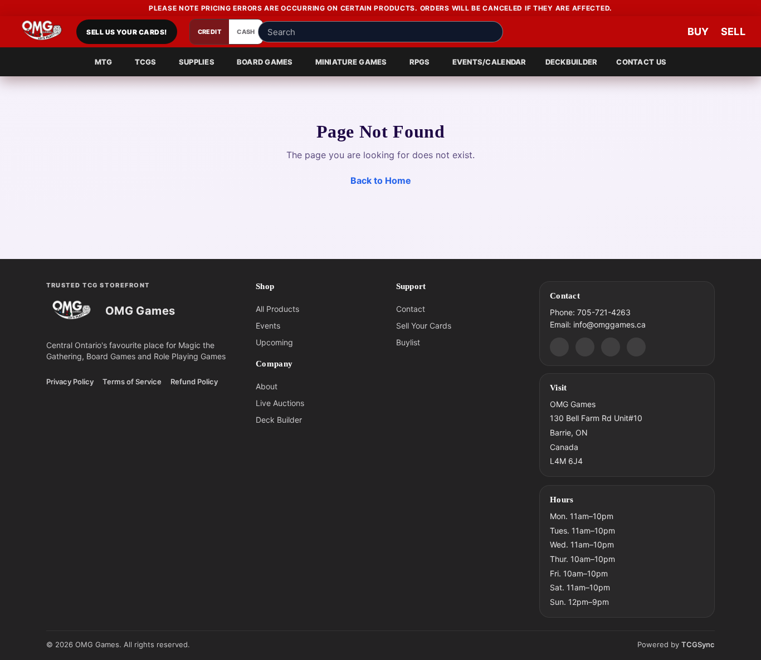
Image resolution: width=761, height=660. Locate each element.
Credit (210, 32)
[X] (636, 346)
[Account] (633, 31)
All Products (277, 309)
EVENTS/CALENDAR (489, 61)
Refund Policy (194, 381)
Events (268, 325)
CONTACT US (641, 61)
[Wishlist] (666, 31)
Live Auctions (280, 403)
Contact (410, 309)
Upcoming (274, 342)
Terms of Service (132, 381)
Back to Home (380, 180)
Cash (246, 32)
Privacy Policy (70, 381)
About (266, 386)
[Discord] (559, 346)
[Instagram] (610, 346)
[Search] (491, 31)
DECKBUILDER (571, 61)
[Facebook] (584, 346)
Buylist (408, 342)
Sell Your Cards (423, 325)
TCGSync (698, 644)
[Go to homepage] (42, 31)
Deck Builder (279, 419)
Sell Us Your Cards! (126, 32)
